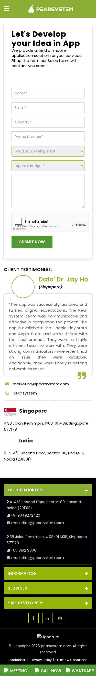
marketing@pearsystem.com (41, 384)
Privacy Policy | (43, 660)
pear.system (25, 393)
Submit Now (32, 242)
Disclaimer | (19, 660)
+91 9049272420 (25, 515)
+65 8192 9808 (23, 550)
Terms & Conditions (72, 660)
